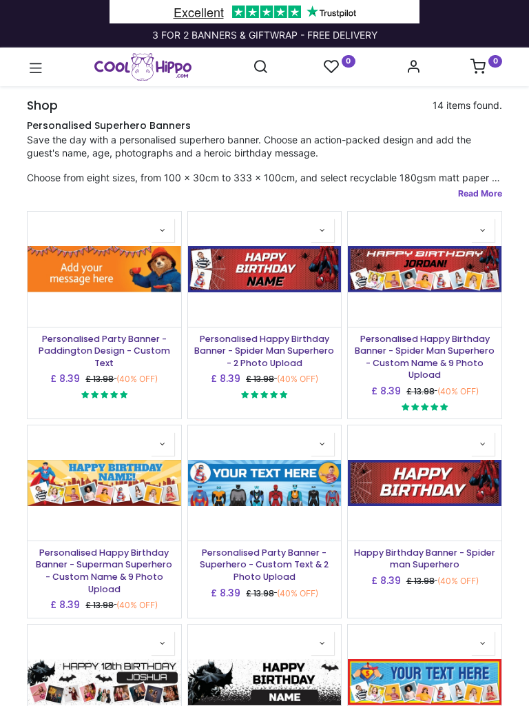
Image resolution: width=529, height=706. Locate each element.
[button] (162, 230)
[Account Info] (413, 68)
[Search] (260, 68)
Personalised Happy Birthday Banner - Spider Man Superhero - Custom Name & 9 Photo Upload (425, 357)
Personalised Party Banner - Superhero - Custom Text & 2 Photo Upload (264, 565)
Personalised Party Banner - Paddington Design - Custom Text (104, 351)
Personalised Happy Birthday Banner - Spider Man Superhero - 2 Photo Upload (264, 351)
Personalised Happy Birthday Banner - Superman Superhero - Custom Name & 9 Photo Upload (104, 571)
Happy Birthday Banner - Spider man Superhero (424, 559)
